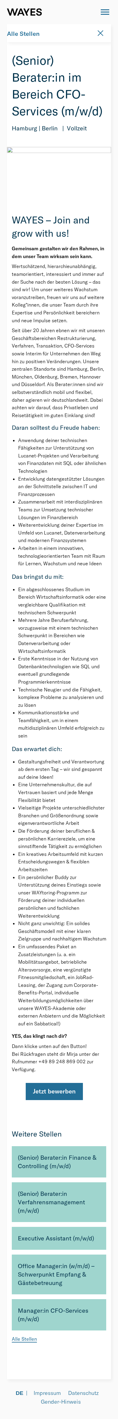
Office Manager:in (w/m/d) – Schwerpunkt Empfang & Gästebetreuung (56, 1274)
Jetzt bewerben (54, 1091)
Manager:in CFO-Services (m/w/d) (53, 1315)
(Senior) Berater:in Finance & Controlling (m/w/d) (57, 1162)
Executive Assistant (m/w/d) (56, 1238)
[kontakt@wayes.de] (88, 12)
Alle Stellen (23, 33)
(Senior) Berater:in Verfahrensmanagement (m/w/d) (51, 1202)
